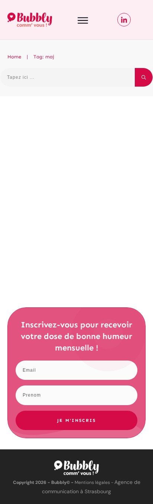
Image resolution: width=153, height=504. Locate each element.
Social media (122, 149)
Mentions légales (92, 482)
